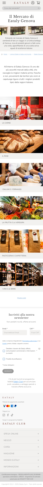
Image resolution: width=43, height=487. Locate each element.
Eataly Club (18, 381)
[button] (33, 2)
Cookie (4, 343)
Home (5, 54)
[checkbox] (3, 351)
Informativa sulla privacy (29, 341)
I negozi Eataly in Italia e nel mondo (20, 54)
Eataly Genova (38, 54)
